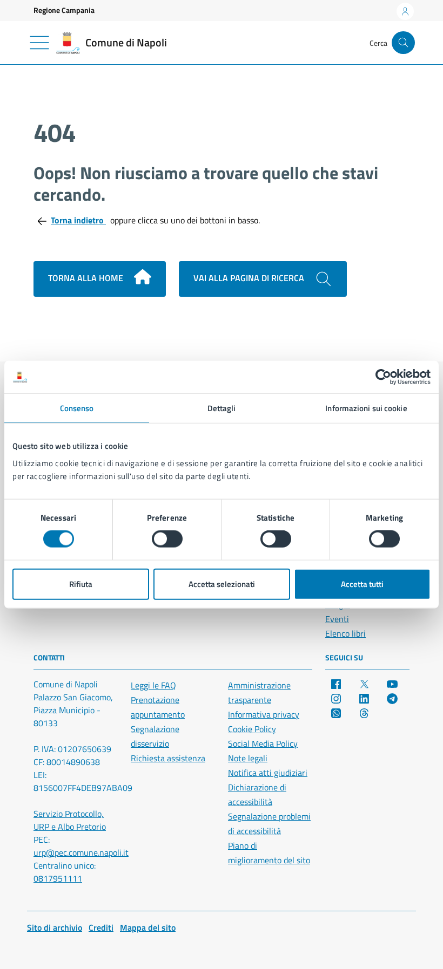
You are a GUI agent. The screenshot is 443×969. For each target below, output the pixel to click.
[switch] (167, 539)
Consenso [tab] (77, 408)
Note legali (247, 758)
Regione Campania (64, 10)
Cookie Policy (252, 728)
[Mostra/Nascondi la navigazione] (39, 42)
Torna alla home (86, 277)
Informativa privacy (263, 714)
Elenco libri (345, 633)
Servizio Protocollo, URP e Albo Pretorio (69, 820)
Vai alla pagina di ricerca (249, 277)
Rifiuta (80, 583)
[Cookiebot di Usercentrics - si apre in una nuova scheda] (383, 377)
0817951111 (57, 878)
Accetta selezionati (222, 583)
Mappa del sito (148, 927)
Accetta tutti (362, 583)
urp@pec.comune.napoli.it (81, 852)
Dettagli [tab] (221, 408)
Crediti (101, 927)
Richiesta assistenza (168, 758)
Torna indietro (78, 220)
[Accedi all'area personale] (405, 11)
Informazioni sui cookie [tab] (366, 408)
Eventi (337, 618)
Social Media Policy (263, 743)
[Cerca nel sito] (403, 42)
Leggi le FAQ (153, 685)
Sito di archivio (54, 927)
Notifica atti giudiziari (267, 772)
